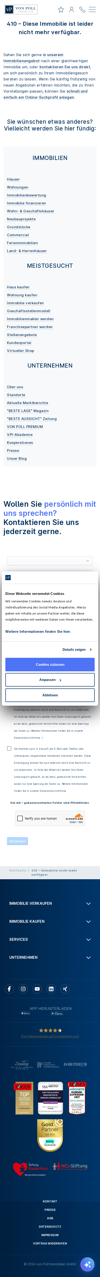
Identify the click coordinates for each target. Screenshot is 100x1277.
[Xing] (65, 989)
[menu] (92, 10)
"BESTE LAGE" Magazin (28, 411)
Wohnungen (17, 187)
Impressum (50, 1235)
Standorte (16, 395)
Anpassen (47, 680)
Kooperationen (20, 442)
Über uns (15, 387)
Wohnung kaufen (22, 295)
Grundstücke (18, 227)
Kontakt (50, 1201)
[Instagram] (23, 989)
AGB (50, 1218)
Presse (13, 450)
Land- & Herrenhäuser (27, 251)
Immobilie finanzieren (26, 203)
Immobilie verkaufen (25, 303)
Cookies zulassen (50, 664)
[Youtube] (37, 989)
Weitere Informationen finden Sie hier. (38, 631)
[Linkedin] (51, 989)
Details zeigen (74, 649)
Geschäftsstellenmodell (28, 311)
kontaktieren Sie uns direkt (65, 67)
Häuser (13, 179)
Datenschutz (50, 1226)
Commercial (18, 235)
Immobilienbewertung (26, 195)
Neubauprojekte (21, 219)
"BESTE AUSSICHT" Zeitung (32, 418)
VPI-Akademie (20, 434)
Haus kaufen (18, 287)
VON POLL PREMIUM (25, 426)
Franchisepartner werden (30, 327)
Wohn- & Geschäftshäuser (30, 211)
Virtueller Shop (20, 350)
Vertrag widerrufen (50, 1243)
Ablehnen (50, 695)
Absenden (17, 841)
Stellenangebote (22, 335)
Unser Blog (17, 458)
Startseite (17, 870)
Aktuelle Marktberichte (27, 403)
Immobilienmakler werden (30, 319)
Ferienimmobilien (22, 243)
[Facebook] (9, 989)
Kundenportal (19, 342)
